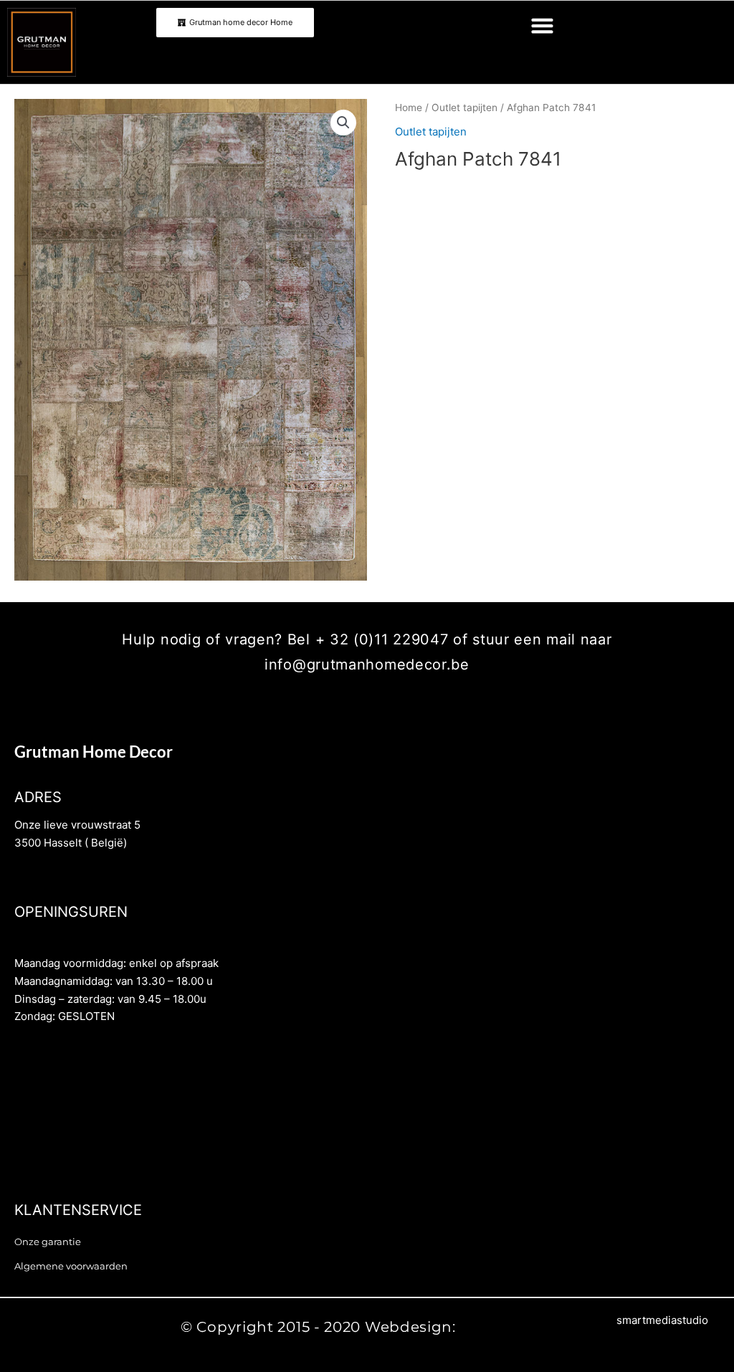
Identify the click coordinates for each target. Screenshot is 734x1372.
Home (408, 107)
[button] (543, 26)
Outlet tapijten (464, 107)
